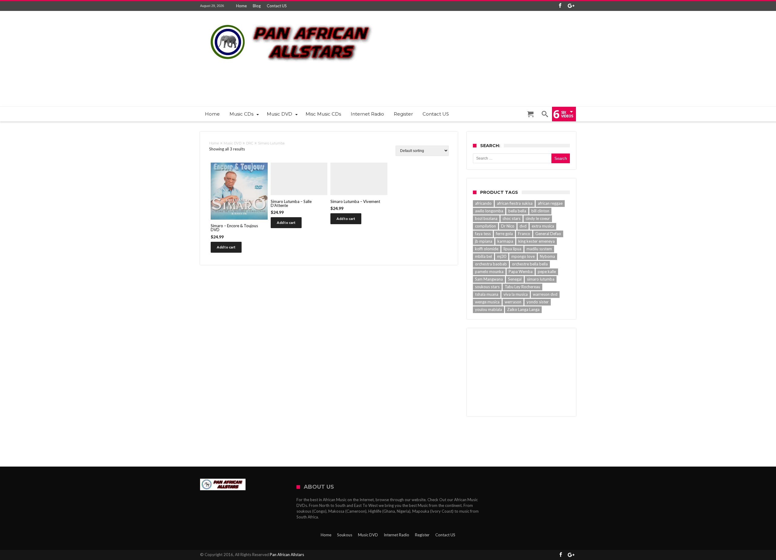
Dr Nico (507, 226)
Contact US (277, 5)
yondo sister (538, 301)
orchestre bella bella (530, 263)
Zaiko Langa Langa (523, 309)
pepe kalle (547, 271)
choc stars (511, 218)
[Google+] (571, 6)
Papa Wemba (521, 271)
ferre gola (504, 233)
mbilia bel (483, 256)
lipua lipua (512, 248)
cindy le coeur (538, 218)
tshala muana (486, 294)
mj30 (501, 256)
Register (422, 534)
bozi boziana (486, 218)
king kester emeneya (536, 241)
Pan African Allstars (287, 554)
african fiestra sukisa (515, 203)
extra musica (543, 226)
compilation (485, 226)
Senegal (515, 279)
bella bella (517, 210)
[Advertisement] (466, 81)
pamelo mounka (489, 271)
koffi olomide (486, 248)
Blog (257, 5)
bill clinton (540, 210)
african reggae (550, 203)
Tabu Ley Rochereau (522, 286)
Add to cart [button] (226, 247)
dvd (523, 226)
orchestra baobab (491, 263)
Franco (524, 233)
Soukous (344, 534)
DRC (249, 143)
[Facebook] (560, 6)
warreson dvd (545, 294)
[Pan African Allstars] (291, 19)
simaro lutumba (540, 279)
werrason (513, 301)
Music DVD (232, 143)
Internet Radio (396, 534)
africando (483, 203)
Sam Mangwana (489, 279)
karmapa (505, 241)
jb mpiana (483, 241)
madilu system (539, 248)
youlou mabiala (488, 309)
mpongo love (523, 256)
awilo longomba (489, 210)
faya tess (483, 233)
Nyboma (547, 256)
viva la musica (515, 294)
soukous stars (487, 286)
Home (241, 5)
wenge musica (487, 301)
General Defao (548, 233)
